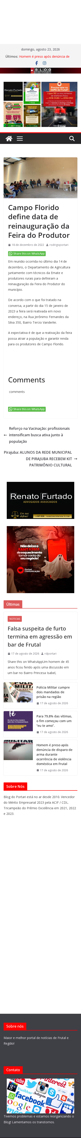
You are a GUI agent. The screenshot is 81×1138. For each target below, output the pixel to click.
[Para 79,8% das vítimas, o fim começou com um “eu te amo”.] (18, 724)
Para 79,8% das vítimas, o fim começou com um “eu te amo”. (54, 721)
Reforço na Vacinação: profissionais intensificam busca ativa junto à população (39, 435)
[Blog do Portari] (9, 138)
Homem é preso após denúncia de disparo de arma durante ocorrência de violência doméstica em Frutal (54, 754)
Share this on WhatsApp (29, 253)
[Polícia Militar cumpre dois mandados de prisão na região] (18, 695)
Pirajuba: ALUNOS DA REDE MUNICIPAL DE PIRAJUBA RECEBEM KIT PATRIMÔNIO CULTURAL (38, 459)
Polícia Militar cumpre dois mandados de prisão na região (53, 692)
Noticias (14, 618)
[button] (13, 91)
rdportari (50, 653)
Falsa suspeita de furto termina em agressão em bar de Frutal (40, 636)
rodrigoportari (59, 245)
